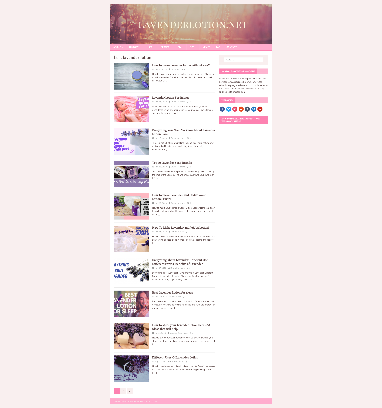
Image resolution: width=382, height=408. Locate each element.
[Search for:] (243, 59)
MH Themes (153, 401)
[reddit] (241, 109)
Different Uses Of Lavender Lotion (175, 357)
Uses (150, 47)
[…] (167, 81)
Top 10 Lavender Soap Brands (172, 162)
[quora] (253, 109)
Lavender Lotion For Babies (170, 97)
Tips (192, 47)
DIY (179, 47)
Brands (165, 47)
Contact (231, 47)
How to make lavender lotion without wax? (181, 65)
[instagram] (234, 109)
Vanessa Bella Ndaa (179, 333)
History (134, 47)
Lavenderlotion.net (228, 78)
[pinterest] (259, 109)
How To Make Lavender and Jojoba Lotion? (181, 227)
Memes (206, 47)
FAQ (218, 47)
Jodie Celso (176, 296)
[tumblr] (247, 109)
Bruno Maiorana (178, 69)
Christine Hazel (177, 232)
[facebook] (222, 109)
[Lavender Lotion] (191, 42)
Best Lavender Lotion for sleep (172, 292)
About (117, 47)
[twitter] (228, 109)
